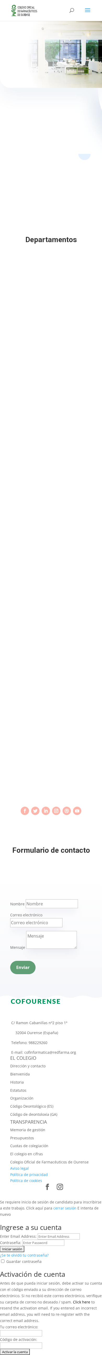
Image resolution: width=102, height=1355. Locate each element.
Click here (81, 1302)
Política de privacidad (29, 1174)
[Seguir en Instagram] (56, 811)
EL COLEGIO (23, 1058)
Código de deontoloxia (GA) (33, 1114)
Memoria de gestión (27, 1129)
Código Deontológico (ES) (31, 1106)
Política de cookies (26, 1180)
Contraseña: (10, 1242)
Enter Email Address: (18, 1236)
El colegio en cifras (26, 1153)
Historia (17, 1082)
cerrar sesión (64, 1208)
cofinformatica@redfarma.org (50, 1052)
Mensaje (17, 947)
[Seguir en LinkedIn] (46, 811)
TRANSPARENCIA (28, 1122)
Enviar (23, 967)
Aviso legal (19, 1168)
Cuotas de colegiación (29, 1145)
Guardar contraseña (24, 1261)
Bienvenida (20, 1074)
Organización (21, 1098)
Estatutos (18, 1090)
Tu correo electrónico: (19, 1326)
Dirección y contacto (28, 1065)
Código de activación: (18, 1339)
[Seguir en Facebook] (25, 811)
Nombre (17, 903)
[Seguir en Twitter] (35, 811)
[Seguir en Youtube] (77, 811)
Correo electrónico (26, 914)
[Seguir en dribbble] (67, 811)
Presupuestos (22, 1137)
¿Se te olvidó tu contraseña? (24, 1255)
